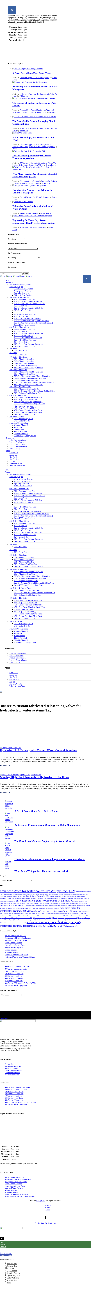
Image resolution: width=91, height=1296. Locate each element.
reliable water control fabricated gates (14, 922)
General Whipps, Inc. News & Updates (34, 78)
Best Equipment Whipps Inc (37, 896)
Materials (36, 181)
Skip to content (5, 1253)
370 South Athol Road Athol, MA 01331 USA (25, 45)
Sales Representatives (13, 1066)
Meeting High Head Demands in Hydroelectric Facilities (34, 777)
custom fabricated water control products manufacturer (28, 903)
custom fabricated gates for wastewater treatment (45, 900)
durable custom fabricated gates (12, 905)
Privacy (48, 1205)
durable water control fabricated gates (36, 908)
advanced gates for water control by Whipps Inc (37, 891)
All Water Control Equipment (16, 985)
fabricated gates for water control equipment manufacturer (50, 911)
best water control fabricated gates (79, 898)
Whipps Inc (24, 96)
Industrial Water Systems (29, 213)
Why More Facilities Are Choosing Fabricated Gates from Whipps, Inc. (34, 175)
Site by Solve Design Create (45, 1223)
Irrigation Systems (11, 952)
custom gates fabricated (53, 903)
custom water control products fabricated (74, 903)
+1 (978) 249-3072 (10, 1132)
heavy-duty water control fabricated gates (52, 915)
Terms (48, 1210)
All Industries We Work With (15, 936)
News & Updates (11, 1068)
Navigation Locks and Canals (16, 940)
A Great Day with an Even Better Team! (31, 73)
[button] (6, 1255)
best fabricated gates (57, 896)
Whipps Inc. (40, 1201)
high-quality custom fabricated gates (77, 915)
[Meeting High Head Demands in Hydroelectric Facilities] (20, 774)
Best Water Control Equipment (57, 898)
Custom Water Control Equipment (32, 110)
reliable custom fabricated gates (26, 920)
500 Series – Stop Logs (13, 976)
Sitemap (48, 1207)
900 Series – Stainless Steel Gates (17, 967)
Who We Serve (40, 112)
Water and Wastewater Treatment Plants (34, 94)
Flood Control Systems (13, 943)
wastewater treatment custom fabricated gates (54, 922)
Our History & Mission (13, 1071)
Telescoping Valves (36, 165)
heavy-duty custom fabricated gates (36, 913)
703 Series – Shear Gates (14, 974)
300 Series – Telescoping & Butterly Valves (36, 163)
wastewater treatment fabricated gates (23, 925)
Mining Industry (11, 950)
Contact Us (4, 1018)
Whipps (55, 925)
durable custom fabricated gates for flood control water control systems (46, 905)
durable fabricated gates (16, 908)
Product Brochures (12, 1075)
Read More (5, 765)
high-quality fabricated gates (42, 918)
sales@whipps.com (15, 58)
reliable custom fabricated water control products (51, 920)
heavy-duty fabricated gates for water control (25, 915)
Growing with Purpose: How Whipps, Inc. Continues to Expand (32, 191)
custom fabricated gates (8, 901)
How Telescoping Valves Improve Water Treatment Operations (31, 157)
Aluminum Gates (26, 181)
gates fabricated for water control (13, 913)
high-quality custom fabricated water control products (16, 918)
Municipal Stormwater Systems (16, 955)
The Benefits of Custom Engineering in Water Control (44, 841)
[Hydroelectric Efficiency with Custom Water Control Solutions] (10, 748)
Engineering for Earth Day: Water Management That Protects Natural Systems (33, 221)
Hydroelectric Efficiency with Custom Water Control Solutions (38, 750)
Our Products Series (12, 1073)
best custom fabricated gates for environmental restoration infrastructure (25, 894)
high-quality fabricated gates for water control (66, 918)
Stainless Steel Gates (49, 181)
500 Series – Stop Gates (14, 978)
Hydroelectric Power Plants (15, 945)
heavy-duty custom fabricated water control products (63, 913)
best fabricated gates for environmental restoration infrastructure (28, 898)
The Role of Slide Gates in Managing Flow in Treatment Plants (49, 859)
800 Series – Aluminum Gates (16, 969)
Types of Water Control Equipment (42, 147)
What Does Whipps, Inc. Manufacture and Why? (41, 871)
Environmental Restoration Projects (33, 227)
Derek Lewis (17, 149)
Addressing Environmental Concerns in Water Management (47, 825)
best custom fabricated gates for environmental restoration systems (65, 894)
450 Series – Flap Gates (14, 981)
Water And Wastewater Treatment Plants (20, 957)
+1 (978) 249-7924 (15, 52)
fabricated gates (53, 908)
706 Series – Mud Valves (14, 971)
